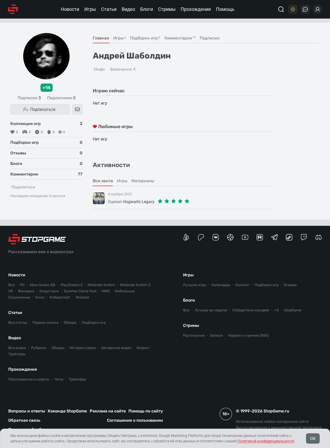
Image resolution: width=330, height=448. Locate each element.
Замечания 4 (123, 69)
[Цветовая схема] (293, 9)
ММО (106, 291)
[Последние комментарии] (305, 9)
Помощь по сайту (145, 411)
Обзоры (70, 322)
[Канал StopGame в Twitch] (304, 237)
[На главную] (13, 9)
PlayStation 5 (71, 285)
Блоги (146, 9)
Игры (90, 9)
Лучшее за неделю (211, 310)
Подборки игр (94, 322)
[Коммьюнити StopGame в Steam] (289, 237)
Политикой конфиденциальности (265, 441)
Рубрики (38, 348)
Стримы (167, 9)
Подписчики (61, 98)
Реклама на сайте (108, 411)
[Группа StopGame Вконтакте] (215, 237)
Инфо (99, 69)
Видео (128, 9)
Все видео (17, 348)
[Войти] (317, 9)
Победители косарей (250, 310)
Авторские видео (116, 348)
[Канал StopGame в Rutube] (260, 237)
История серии (83, 348)
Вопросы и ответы (26, 411)
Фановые (26, 291)
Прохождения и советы (28, 379)
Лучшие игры (194, 285)
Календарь (220, 285)
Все (11, 285)
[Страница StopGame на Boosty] (186, 237)
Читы (58, 379)
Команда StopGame (67, 411)
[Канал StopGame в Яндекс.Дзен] (230, 237)
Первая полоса (45, 322)
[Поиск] (281, 9)
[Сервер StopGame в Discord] (318, 237)
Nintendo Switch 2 (135, 285)
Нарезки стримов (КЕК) (248, 335)
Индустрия (49, 291)
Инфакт (143, 348)
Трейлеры (17, 354)
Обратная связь (24, 420)
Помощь (225, 9)
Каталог (242, 285)
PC (22, 285)
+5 (276, 310)
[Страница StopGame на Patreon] (201, 237)
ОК (313, 438)
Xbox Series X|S (42, 285)
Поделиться (23, 187)
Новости (70, 9)
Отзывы (290, 285)
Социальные (19, 297)
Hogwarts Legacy (139, 201)
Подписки (29, 98)
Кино (39, 297)
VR (10, 291)
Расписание (194, 335)
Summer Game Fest (80, 291)
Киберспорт (60, 297)
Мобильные (125, 291)
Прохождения (196, 9)
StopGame (292, 310)
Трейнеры (77, 379)
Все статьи (17, 322)
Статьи (109, 9)
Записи (216, 335)
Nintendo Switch (101, 285)
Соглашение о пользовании (135, 420)
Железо (82, 297)
